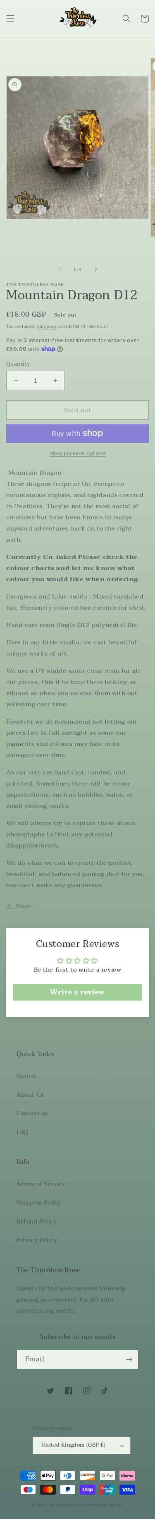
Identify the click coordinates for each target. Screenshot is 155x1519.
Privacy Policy (37, 1240)
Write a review (77, 992)
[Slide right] (96, 269)
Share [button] (24, 906)
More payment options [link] (78, 453)
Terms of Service (41, 1184)
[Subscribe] (129, 1359)
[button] (10, 18)
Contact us (32, 1113)
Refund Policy (37, 1221)
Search (26, 1076)
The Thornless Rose (66, 1504)
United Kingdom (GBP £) (73, 1445)
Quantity (18, 364)
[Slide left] (59, 269)
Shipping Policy (39, 1202)
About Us (30, 1095)
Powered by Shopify (104, 1504)
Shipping (46, 326)
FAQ (23, 1132)
